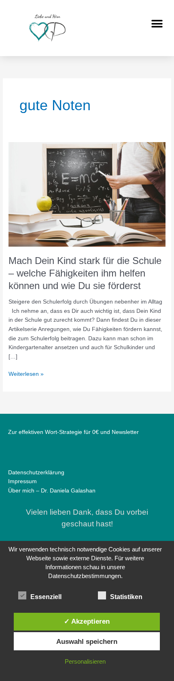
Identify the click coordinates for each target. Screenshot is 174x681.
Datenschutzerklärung (36, 472)
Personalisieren (85, 661)
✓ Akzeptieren (87, 621)
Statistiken (126, 596)
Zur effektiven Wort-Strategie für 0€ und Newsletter (73, 432)
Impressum (22, 481)
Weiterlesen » (26, 373)
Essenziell (46, 596)
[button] (157, 24)
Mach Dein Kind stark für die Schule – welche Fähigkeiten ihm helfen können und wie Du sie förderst (84, 273)
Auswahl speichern (86, 641)
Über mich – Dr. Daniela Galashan (51, 491)
